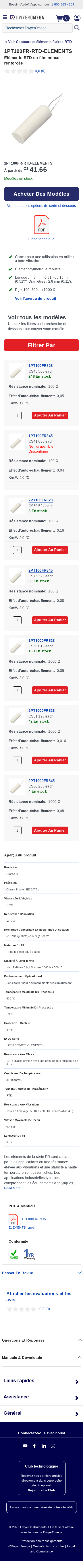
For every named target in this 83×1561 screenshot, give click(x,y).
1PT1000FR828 (42, 640)
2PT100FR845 (41, 570)
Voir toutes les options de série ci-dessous (41, 206)
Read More (12, 1188)
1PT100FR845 (41, 436)
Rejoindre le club (41, 1490)
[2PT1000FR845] (17, 786)
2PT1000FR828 (42, 710)
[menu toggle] (5, 17)
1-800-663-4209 (62, 4)
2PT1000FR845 (42, 780)
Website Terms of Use (48, 1546)
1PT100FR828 (41, 366)
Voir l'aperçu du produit (35, 298)
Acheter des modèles (41, 194)
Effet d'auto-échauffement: (32, 396)
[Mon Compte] (77, 18)
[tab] (41, 1216)
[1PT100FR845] (17, 441)
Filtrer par (42, 345)
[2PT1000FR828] (17, 716)
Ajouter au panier (50, 415)
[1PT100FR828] (17, 371)
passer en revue (17, 1273)
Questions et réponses (23, 1340)
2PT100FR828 (41, 500)
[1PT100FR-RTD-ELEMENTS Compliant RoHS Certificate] (14, 1254)
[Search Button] (77, 28)
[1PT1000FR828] (17, 646)
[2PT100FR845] (17, 576)
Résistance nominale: (27, 386)
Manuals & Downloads (22, 1358)
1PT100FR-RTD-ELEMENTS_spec (27, 1223)
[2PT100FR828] (17, 506)
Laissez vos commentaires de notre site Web (41, 1507)
